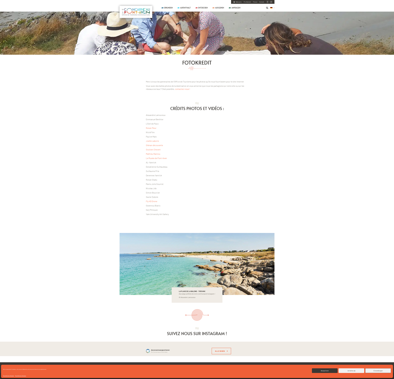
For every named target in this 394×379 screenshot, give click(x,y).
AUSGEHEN (219, 7)
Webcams (239, 2)
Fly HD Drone (151, 201)
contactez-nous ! (182, 89)
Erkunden (168, 7)
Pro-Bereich (247, 2)
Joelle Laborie (152, 141)
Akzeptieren (325, 371)
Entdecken (203, 7)
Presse (255, 2)
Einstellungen (378, 371)
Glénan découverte (154, 145)
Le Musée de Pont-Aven (156, 158)
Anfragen (235, 7)
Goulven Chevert (153, 149)
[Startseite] (136, 12)
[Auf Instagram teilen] (271, 2)
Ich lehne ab (351, 371)
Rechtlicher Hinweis (8, 375)
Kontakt (261, 2)
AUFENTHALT (185, 7)
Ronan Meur (151, 128)
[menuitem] (272, 8)
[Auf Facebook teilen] (267, 2)
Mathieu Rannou (153, 154)
